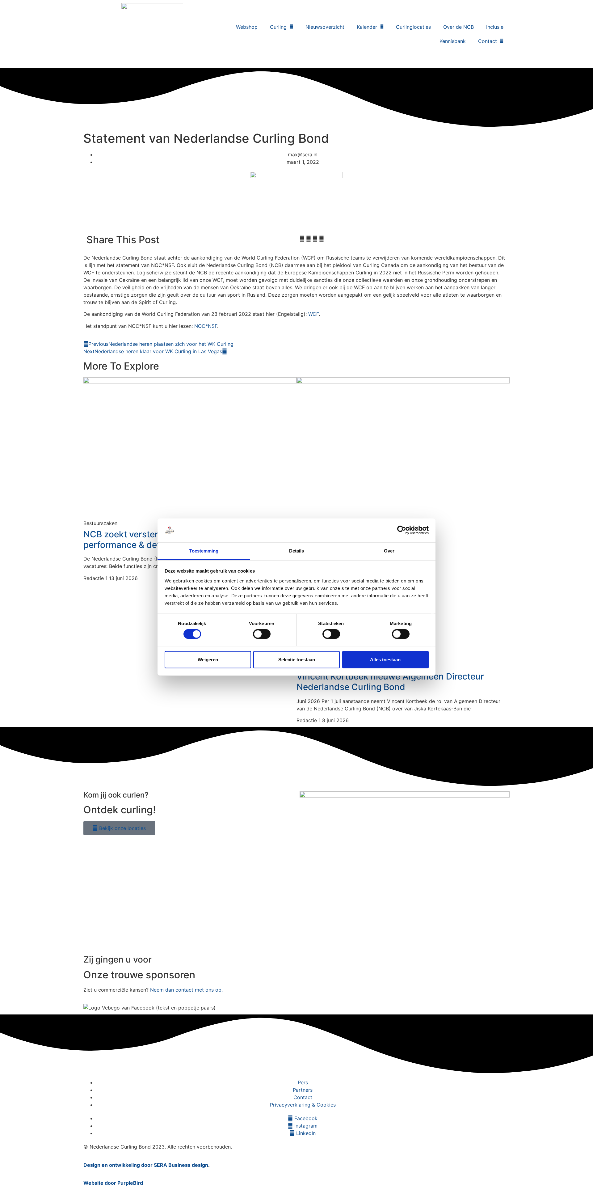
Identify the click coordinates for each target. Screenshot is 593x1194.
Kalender (367, 27)
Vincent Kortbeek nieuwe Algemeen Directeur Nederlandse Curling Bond (390, 681)
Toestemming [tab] (203, 550)
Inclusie (494, 27)
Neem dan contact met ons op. (186, 990)
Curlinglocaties (413, 27)
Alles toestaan (385, 659)
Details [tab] (296, 550)
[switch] (262, 634)
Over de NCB (458, 27)
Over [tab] (389, 550)
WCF (313, 314)
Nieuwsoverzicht (324, 27)
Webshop (247, 27)
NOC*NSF (205, 326)
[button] (302, 238)
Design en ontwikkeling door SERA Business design (145, 1165)
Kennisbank (452, 41)
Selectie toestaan (296, 659)
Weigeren (208, 659)
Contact (487, 41)
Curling (278, 27)
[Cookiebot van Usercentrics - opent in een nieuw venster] (402, 530)
